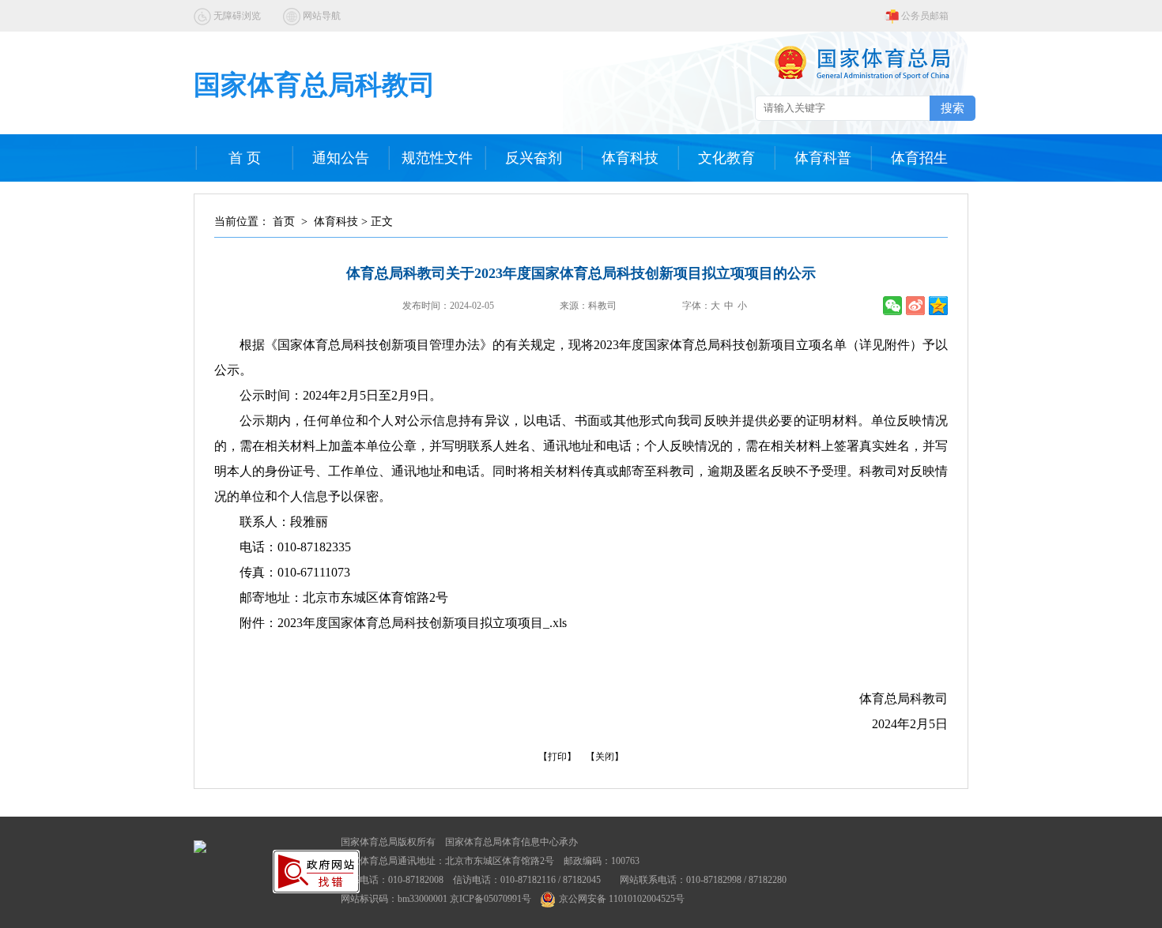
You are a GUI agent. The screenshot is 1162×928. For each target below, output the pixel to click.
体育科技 (630, 158)
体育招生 (919, 158)
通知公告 (340, 158)
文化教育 (726, 158)
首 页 (244, 158)
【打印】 (557, 756)
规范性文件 (437, 158)
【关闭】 (605, 756)
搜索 (952, 108)
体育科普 (822, 158)
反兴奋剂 (533, 158)
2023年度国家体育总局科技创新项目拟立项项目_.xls (422, 622)
